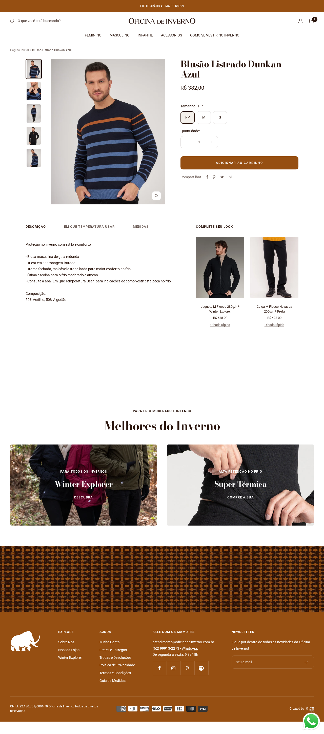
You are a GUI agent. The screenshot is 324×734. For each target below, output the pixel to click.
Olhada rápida (220, 325)
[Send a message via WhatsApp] (311, 721)
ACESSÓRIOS (171, 35)
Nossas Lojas (68, 650)
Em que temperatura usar (89, 226)
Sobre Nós (66, 642)
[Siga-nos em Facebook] (160, 668)
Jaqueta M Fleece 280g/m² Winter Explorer (220, 309)
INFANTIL (145, 35)
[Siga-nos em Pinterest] (187, 668)
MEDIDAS (141, 226)
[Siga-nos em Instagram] (173, 668)
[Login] (300, 21)
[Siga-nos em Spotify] (201, 668)
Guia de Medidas (112, 681)
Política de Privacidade (117, 665)
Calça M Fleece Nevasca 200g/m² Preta (274, 309)
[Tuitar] (222, 177)
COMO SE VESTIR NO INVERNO (214, 35)
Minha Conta (109, 642)
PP (187, 117)
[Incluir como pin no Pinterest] (214, 177)
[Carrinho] (311, 21)
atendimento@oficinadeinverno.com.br (183, 642)
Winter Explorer (70, 657)
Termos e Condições (115, 673)
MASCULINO (120, 35)
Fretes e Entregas (113, 650)
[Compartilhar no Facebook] (207, 177)
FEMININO (93, 35)
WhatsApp (190, 648)
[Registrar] (307, 662)
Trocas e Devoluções (115, 657)
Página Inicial (19, 50)
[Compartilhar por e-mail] (230, 177)
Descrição (36, 226)
